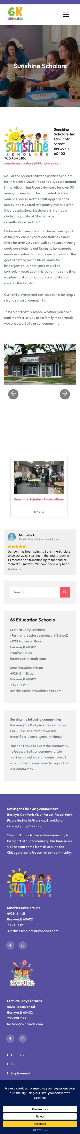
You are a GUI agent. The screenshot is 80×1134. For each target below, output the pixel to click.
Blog (13, 1064)
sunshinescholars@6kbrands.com (32, 163)
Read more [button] (14, 569)
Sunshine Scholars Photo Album (39, 499)
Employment (20, 1073)
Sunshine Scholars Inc (26, 668)
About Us (17, 1055)
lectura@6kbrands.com (28, 659)
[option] (40, 364)
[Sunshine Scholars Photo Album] (39, 477)
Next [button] (65, 394)
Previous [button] (13, 394)
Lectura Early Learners (27, 630)
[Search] (65, 592)
